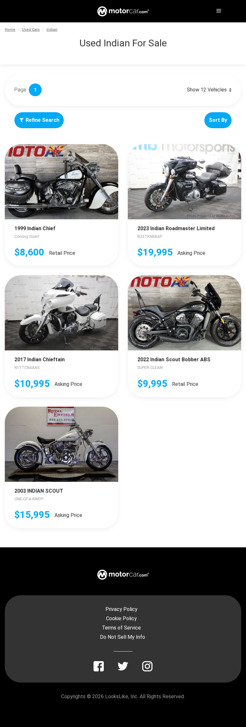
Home (10, 29)
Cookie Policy (121, 618)
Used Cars (31, 29)
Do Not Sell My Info (122, 637)
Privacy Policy (121, 609)
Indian (51, 29)
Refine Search (42, 120)
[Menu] (218, 9)
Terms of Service (121, 628)
